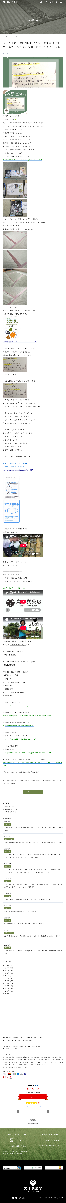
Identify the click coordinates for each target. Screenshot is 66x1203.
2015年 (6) (8, 994)
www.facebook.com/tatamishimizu (19, 726)
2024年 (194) (9, 970)
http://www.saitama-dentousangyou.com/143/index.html (28, 752)
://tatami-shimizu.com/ (18, 706)
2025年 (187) (9, 968)
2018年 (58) (9, 986)
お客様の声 (14, 36)
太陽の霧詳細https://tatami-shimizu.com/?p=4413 (20, 342)
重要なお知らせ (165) (12, 809)
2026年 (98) (9, 965)
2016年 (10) (9, 991)
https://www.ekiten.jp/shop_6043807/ (20, 739)
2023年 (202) (9, 973)
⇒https (6, 706)
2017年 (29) (9, 988)
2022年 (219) (9, 976)
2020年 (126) (9, 981)
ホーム (5, 36)
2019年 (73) (9, 983)
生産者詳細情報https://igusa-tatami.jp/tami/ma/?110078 (22, 160)
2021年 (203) (9, 978)
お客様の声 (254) (10, 812)
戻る (29, 792)
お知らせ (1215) (10, 807)
